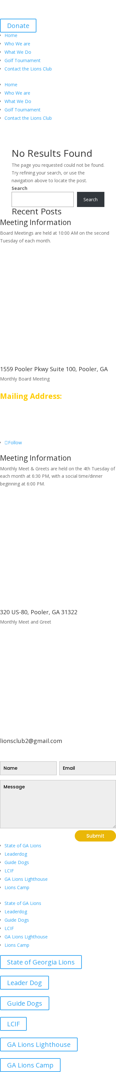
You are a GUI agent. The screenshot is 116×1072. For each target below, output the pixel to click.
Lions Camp (17, 887)
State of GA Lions (23, 845)
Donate (18, 25)
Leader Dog (24, 982)
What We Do (18, 52)
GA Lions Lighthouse (26, 879)
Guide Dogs (17, 862)
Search (19, 188)
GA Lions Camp (30, 1065)
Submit (95, 835)
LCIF (9, 871)
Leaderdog (16, 854)
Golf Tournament (23, 60)
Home (11, 35)
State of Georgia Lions (41, 962)
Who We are (17, 44)
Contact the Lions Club (28, 69)
